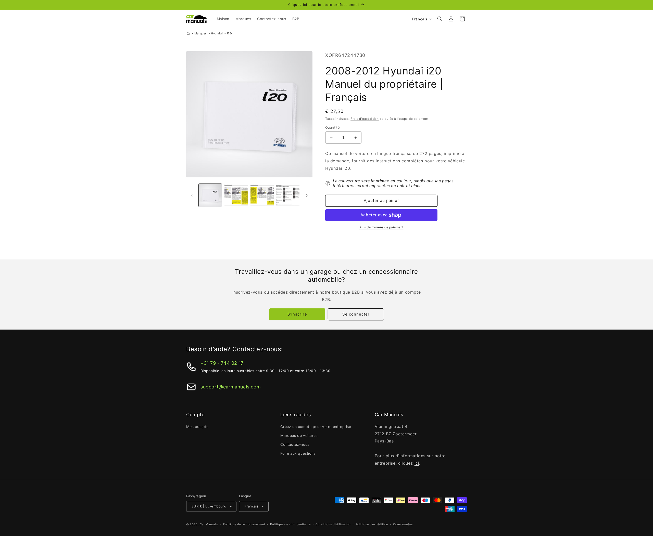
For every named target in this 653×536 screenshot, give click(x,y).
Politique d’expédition (372, 524)
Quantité (332, 127)
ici (417, 463)
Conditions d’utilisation (333, 524)
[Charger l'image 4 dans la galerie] (287, 195)
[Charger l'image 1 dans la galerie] (210, 195)
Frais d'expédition (364, 119)
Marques (200, 33)
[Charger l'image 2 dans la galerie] (236, 195)
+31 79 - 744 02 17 (222, 363)
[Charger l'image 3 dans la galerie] (262, 195)
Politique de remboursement (244, 524)
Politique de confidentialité (290, 524)
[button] (439, 18)
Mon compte (197, 426)
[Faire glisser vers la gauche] (191, 195)
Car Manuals (209, 524)
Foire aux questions (297, 453)
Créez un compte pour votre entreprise (315, 426)
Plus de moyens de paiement (381, 227)
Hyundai (217, 33)
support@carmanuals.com (230, 386)
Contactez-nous (294, 444)
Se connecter (356, 314)
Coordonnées (403, 524)
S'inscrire (297, 314)
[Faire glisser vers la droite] (306, 195)
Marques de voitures (298, 435)
